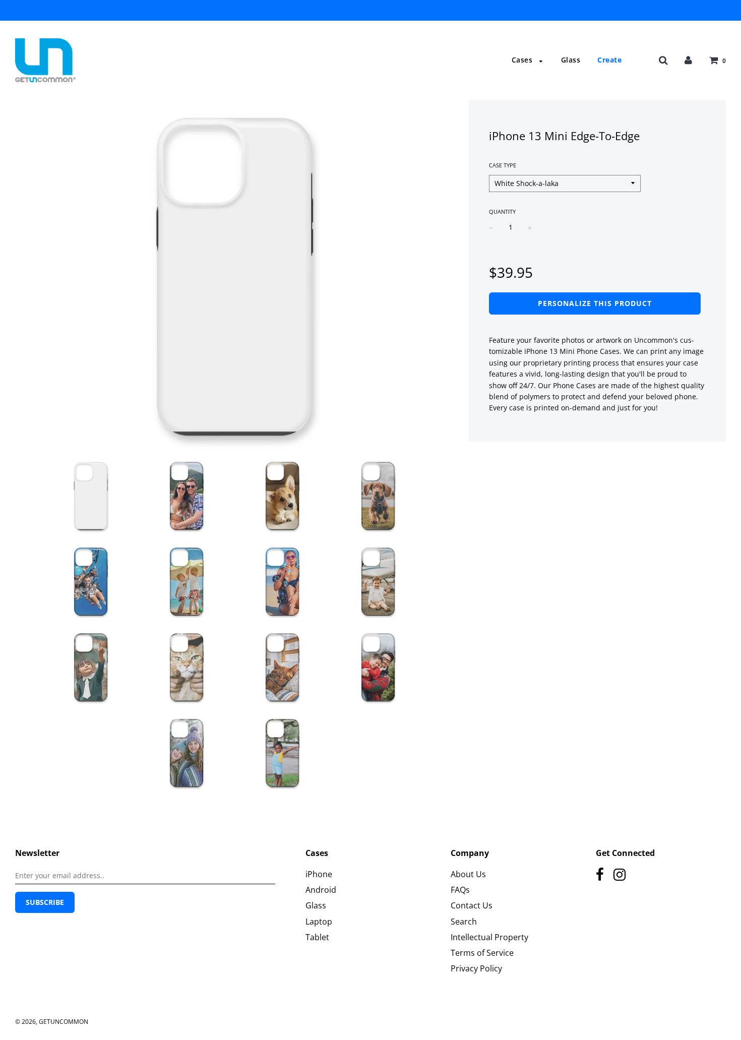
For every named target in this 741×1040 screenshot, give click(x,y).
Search (464, 921)
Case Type (502, 165)
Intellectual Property (489, 937)
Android (320, 889)
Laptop (318, 921)
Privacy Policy (476, 968)
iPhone (318, 874)
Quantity (502, 211)
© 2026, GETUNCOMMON (51, 1021)
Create (609, 60)
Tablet (317, 937)
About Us (468, 874)
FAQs (460, 889)
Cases (523, 60)
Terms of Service (482, 952)
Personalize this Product (595, 303)
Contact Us (471, 905)
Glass (571, 60)
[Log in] (688, 60)
